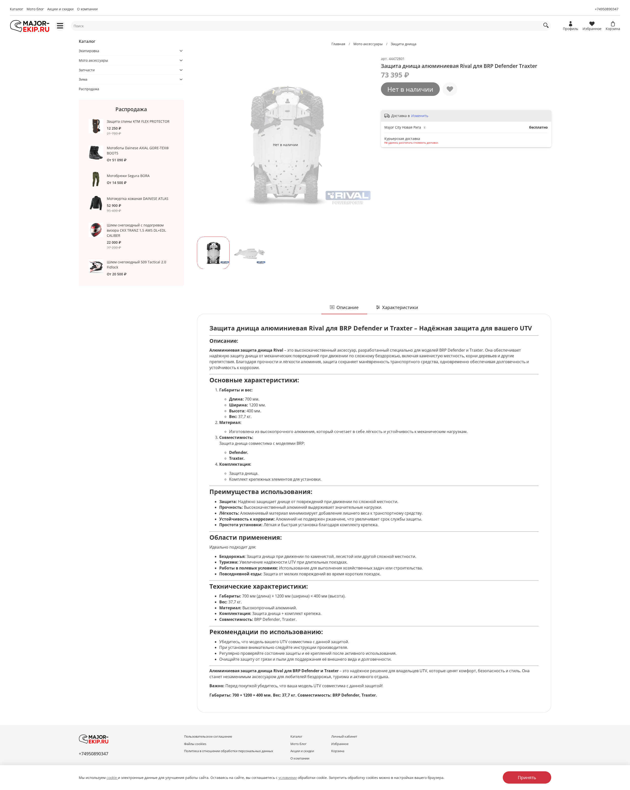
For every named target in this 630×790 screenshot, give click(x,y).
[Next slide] (367, 144)
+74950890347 (606, 9)
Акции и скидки (60, 9)
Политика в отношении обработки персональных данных (228, 751)
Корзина (337, 751)
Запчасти (87, 70)
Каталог (16, 9)
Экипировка (89, 50)
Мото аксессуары (368, 44)
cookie (112, 777)
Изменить (419, 116)
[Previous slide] (204, 144)
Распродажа (89, 89)
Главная (338, 44)
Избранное (339, 744)
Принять (527, 777)
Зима (83, 79)
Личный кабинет (344, 736)
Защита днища (403, 44)
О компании (87, 9)
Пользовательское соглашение (208, 736)
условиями (288, 777)
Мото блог (35, 9)
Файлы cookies (195, 744)
